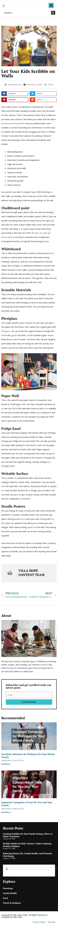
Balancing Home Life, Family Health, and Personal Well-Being (27, 854)
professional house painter (13, 123)
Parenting (8, 888)
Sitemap (51, 922)
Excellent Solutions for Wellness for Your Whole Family (28, 756)
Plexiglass (5, 331)
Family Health (10, 893)
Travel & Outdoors (12, 903)
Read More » (6, 764)
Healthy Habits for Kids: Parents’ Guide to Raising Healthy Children (27, 845)
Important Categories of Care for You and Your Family (26, 804)
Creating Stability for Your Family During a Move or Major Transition (27, 835)
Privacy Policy (38, 922)
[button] (51, 5)
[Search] (53, 13)
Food (5, 898)
